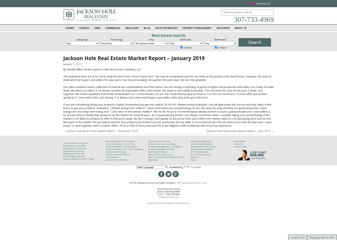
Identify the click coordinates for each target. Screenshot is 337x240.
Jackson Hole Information (118, 154)
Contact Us (238, 144)
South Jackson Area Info (75, 148)
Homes (70, 28)
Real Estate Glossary (157, 152)
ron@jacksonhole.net (168, 197)
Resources (223, 28)
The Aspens (129, 141)
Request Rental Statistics (202, 149)
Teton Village (88, 159)
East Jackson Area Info (73, 151)
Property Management (197, 28)
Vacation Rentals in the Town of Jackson (125, 149)
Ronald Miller (239, 141)
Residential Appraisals (201, 141)
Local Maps (171, 144)
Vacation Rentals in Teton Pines (121, 144)
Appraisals (153, 159)
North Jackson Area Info (74, 145)
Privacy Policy (239, 146)
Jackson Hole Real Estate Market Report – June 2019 (240, 131)
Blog (147, 28)
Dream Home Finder (200, 154)
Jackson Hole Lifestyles (116, 159)
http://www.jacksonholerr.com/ (192, 182)
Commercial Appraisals (202, 144)
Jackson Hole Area (157, 144)
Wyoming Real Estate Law (160, 154)
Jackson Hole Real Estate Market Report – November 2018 (100, 131)
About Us (241, 28)
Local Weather (112, 157)
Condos (84, 28)
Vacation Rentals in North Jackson (121, 146)
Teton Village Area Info (74, 156)
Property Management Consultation (165, 146)
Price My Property (199, 152)
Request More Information (203, 146)
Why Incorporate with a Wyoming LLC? (166, 157)
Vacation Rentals (166, 28)
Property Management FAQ (161, 149)
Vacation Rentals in (72, 159)
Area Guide (132, 28)
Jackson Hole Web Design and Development (168, 203)
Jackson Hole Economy (159, 141)
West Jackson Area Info (74, 153)
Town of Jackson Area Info (75, 143)
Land (97, 28)
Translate (195, 167)
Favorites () (260, 3)
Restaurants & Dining (115, 152)
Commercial (112, 28)
